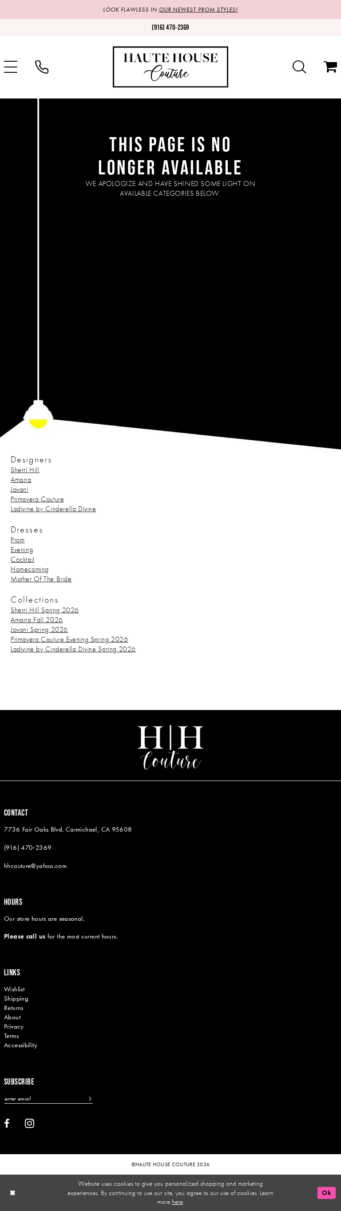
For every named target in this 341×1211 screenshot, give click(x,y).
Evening (22, 549)
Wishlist (14, 989)
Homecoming (30, 569)
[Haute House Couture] (170, 66)
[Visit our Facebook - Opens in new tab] (7, 1123)
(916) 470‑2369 (28, 847)
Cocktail (23, 559)
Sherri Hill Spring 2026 (45, 610)
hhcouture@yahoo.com (35, 865)
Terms (11, 1035)
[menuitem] (41, 67)
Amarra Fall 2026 (37, 619)
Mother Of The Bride (41, 579)
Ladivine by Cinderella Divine (53, 508)
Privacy (14, 1026)
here (177, 1201)
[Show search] (299, 67)
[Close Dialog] (12, 1193)
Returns (14, 1007)
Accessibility (20, 1045)
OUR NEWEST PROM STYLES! (198, 9)
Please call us (24, 936)
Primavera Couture (37, 499)
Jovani (19, 489)
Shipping (16, 998)
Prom (17, 539)
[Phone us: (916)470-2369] (41, 67)
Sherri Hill (25, 469)
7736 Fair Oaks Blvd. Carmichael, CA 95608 (68, 829)
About (12, 1017)
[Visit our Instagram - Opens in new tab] (29, 1123)
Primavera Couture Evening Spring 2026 (69, 639)
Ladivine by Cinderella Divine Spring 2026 (73, 649)
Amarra (21, 479)
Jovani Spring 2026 (39, 629)
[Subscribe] (89, 1098)
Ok (326, 1192)
